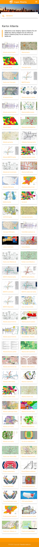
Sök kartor (9, 16)
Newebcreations (25, 544)
